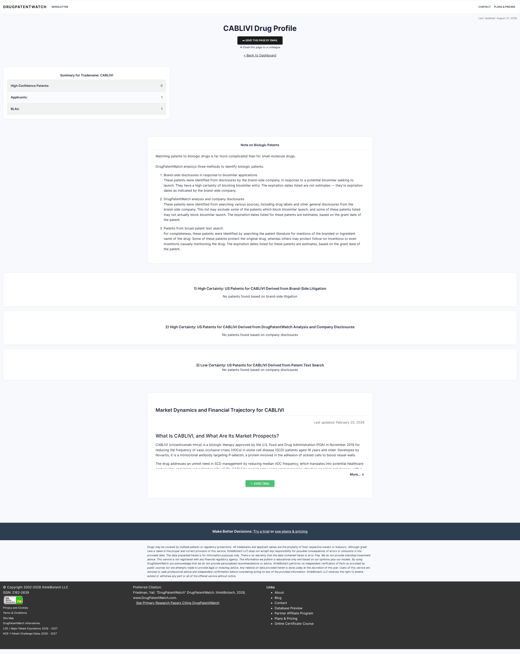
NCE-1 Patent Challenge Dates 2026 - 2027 (30, 633)
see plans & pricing (291, 531)
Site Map (8, 618)
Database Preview (288, 608)
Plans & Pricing (504, 6)
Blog (278, 598)
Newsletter (60, 6)
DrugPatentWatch (25, 7)
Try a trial (261, 531)
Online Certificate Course (294, 623)
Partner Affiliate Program (294, 613)
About (279, 592)
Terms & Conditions (15, 612)
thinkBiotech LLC (55, 587)
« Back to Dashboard (260, 55)
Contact (485, 6)
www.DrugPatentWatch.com (154, 598)
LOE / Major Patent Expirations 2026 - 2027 (30, 628)
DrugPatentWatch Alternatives (21, 623)
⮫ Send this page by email (260, 40)
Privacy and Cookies (15, 607)
